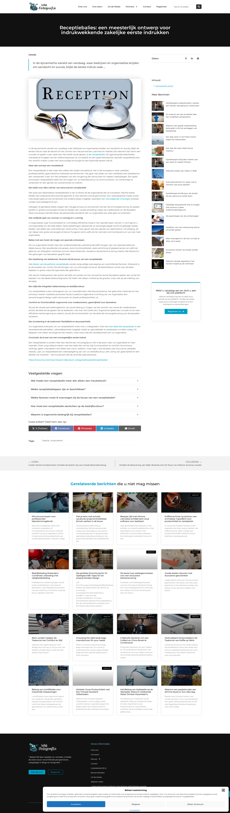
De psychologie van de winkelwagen (182, 216)
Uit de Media (114, 6)
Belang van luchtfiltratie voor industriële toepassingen (46, 690)
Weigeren (136, 804)
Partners (130, 6)
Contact (147, 6)
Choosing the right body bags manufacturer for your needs (91, 639)
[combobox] (184, 6)
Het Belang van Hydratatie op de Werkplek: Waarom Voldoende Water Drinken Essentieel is (136, 692)
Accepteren (76, 804)
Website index (97, 782)
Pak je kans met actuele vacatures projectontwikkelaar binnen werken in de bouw (91, 518)
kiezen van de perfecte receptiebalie (50, 264)
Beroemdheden (98, 773)
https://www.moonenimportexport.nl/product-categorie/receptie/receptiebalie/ (68, 360)
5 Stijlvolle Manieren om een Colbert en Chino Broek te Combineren (134, 640)
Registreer (161, 6)
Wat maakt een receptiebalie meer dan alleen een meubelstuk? (85, 380)
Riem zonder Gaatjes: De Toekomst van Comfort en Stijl (47, 639)
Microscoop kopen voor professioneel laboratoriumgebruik (44, 518)
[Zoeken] (199, 6)
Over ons (82, 6)
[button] (223, 790)
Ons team (97, 6)
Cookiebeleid (134, 810)
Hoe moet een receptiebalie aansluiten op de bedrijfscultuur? (85, 406)
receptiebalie (56, 440)
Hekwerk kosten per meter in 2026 (181, 171)
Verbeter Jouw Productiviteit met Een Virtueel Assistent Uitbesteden (93, 692)
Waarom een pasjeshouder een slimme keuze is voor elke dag (180, 690)
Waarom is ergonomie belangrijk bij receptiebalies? (85, 414)
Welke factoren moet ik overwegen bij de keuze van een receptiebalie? (85, 397)
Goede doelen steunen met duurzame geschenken (178, 574)
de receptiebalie (97, 154)
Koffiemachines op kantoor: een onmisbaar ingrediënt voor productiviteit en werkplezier (181, 518)
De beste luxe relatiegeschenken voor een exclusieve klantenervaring (136, 575)
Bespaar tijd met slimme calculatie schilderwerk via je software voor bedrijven (134, 518)
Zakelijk (32, 54)
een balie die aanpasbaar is (122, 326)
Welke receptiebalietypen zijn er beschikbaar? (85, 389)
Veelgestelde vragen (164, 86)
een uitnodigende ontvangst (115, 199)
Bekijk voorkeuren (195, 804)
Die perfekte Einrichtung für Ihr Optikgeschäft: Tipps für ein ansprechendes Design (91, 575)
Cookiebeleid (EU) (98, 768)
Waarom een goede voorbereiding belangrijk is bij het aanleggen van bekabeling (181, 128)
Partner (94, 759)
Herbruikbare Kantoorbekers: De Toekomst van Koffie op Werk (181, 639)
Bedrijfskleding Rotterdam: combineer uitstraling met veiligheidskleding (45, 575)
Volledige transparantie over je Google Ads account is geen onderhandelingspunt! (183, 207)
